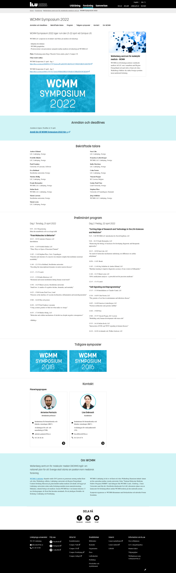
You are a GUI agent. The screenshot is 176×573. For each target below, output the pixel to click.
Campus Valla (73, 545)
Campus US (73, 548)
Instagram (56, 546)
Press (90, 552)
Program (70, 25)
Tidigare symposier (83, 25)
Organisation (93, 548)
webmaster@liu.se (134, 558)
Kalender (92, 545)
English (136, 2)
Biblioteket (92, 541)
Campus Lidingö (74, 556)
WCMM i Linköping (36, 478)
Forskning (88, 5)
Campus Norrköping (76, 552)
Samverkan (101, 5)
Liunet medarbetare (115, 541)
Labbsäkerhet (93, 556)
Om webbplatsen (133, 541)
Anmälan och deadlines (38, 25)
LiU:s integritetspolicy (135, 545)
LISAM (111, 548)
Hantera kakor (133, 548)
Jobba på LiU (135, 6)
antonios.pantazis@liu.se (43, 434)
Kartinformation (74, 541)
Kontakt (143, 6)
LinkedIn (56, 550)
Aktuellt (126, 6)
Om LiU (120, 6)
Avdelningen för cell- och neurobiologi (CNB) (43, 428)
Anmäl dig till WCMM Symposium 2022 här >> (49, 132)
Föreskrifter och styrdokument (94, 564)
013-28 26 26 (39, 438)
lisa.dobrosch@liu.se (80, 434)
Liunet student (113, 545)
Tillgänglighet (132, 552)
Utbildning (75, 5)
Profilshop (92, 560)
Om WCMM (107, 25)
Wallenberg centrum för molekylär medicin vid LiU (61, 10)
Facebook (56, 541)
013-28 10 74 (78, 438)
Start (32, 10)
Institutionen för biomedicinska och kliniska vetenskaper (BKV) (46, 422)
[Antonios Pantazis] (48, 443)
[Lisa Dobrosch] (88, 443)
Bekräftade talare (57, 25)
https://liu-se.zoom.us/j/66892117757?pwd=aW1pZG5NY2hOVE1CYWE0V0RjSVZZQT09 (60, 64)
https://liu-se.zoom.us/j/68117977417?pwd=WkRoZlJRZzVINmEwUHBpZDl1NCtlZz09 (59, 71)
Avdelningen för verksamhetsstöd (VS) (85, 428)
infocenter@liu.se (37, 545)
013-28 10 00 (36, 548)
